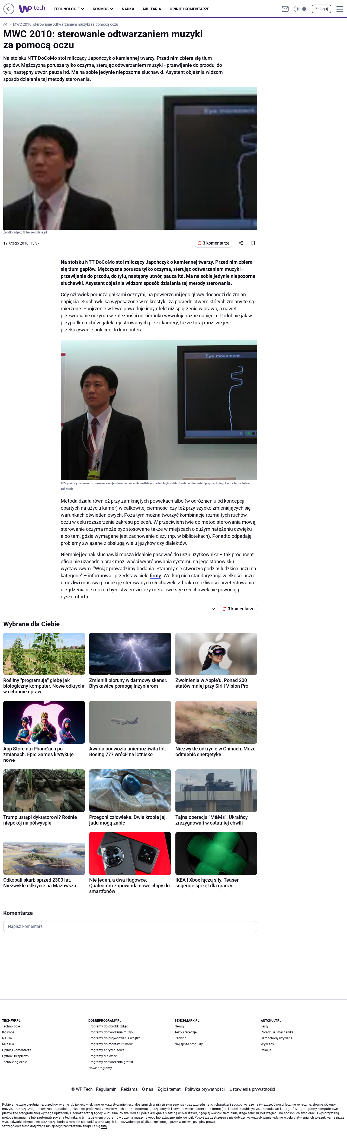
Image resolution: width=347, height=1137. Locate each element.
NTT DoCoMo (100, 262)
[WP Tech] (36, 9)
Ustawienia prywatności (251, 1089)
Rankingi (181, 1038)
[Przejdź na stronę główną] (8, 12)
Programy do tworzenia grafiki (110, 1062)
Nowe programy (100, 1068)
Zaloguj (321, 9)
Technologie (67, 9)
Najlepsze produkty (189, 1044)
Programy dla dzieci (103, 1056)
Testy (264, 1026)
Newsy (179, 1026)
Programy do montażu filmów (110, 1044)
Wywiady (267, 1044)
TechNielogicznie (14, 1062)
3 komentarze (216, 243)
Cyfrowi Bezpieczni (16, 1056)
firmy (155, 575)
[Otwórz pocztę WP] (285, 9)
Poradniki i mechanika (277, 1032)
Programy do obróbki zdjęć (108, 1026)
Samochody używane (276, 1038)
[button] (300, 9)
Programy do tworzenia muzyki (111, 1032)
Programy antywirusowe (106, 1050)
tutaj (104, 1126)
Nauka (128, 9)
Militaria (152, 9)
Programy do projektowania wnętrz (114, 1038)
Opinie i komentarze (189, 9)
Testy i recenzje (186, 1032)
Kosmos (101, 9)
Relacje (266, 1050)
